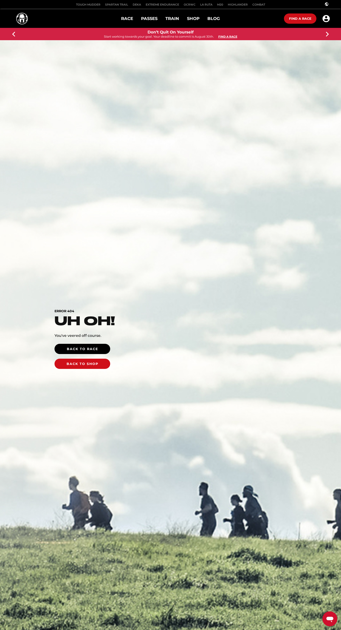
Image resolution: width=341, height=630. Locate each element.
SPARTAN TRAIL (116, 4)
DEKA (137, 4)
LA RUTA (206, 4)
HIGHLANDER (238, 4)
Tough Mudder (88, 4)
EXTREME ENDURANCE (162, 4)
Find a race (300, 18)
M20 (220, 4)
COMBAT (258, 4)
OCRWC (190, 4)
